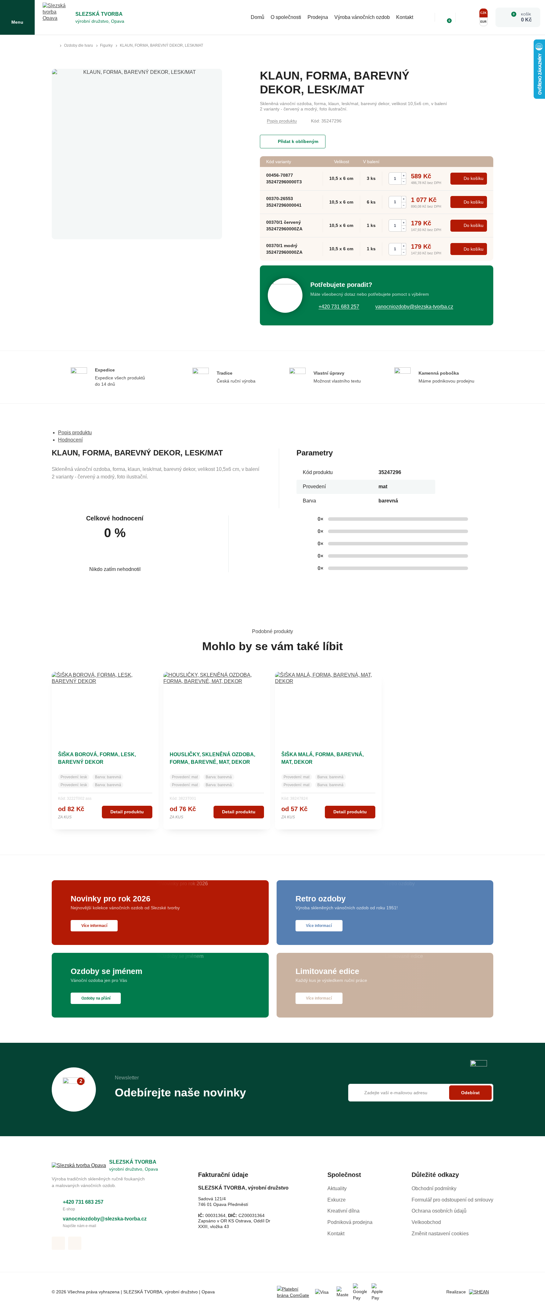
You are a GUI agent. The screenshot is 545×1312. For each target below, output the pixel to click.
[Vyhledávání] (425, 17)
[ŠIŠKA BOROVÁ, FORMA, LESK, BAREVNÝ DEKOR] (105, 706)
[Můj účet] (467, 17)
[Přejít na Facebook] (58, 1243)
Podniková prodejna (349, 1222)
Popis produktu (282, 120)
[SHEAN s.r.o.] (481, 1292)
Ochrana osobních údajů (439, 1211)
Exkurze (336, 1199)
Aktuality (337, 1188)
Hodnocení (70, 439)
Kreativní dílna (343, 1211)
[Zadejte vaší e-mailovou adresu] (420, 1092)
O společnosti (286, 17)
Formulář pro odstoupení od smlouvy (452, 1199)
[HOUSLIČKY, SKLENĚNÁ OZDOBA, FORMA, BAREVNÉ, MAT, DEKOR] (216, 706)
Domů (257, 17)
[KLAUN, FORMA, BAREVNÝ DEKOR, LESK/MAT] (137, 154)
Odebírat (470, 1092)
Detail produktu (127, 811)
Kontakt (404, 17)
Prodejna (318, 17)
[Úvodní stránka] (54, 45)
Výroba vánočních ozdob (362, 17)
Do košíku (473, 178)
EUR (483, 21)
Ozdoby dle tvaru (78, 45)
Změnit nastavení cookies (440, 1233)
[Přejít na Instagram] (74, 1243)
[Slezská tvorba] (57, 17)
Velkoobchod (426, 1222)
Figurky (106, 45)
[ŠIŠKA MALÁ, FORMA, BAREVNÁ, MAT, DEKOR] (328, 706)
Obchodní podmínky (434, 1188)
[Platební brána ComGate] (293, 1292)
